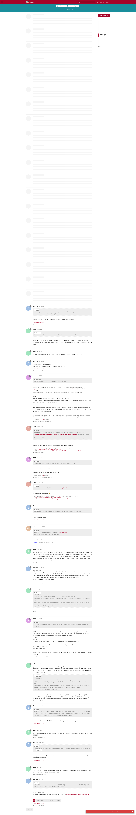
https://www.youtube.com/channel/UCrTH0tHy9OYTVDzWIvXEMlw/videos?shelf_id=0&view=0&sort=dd (60, 450)
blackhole (38, 333)
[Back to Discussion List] (2, 2)
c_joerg (38, 461)
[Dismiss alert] (132, 811)
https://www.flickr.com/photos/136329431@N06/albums (48, 449)
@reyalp (35, 735)
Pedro (37, 310)
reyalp (37, 430)
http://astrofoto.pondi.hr (39, 322)
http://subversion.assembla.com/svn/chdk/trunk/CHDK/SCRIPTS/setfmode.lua (54, 389)
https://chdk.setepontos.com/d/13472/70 (77, 794)
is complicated (61, 469)
